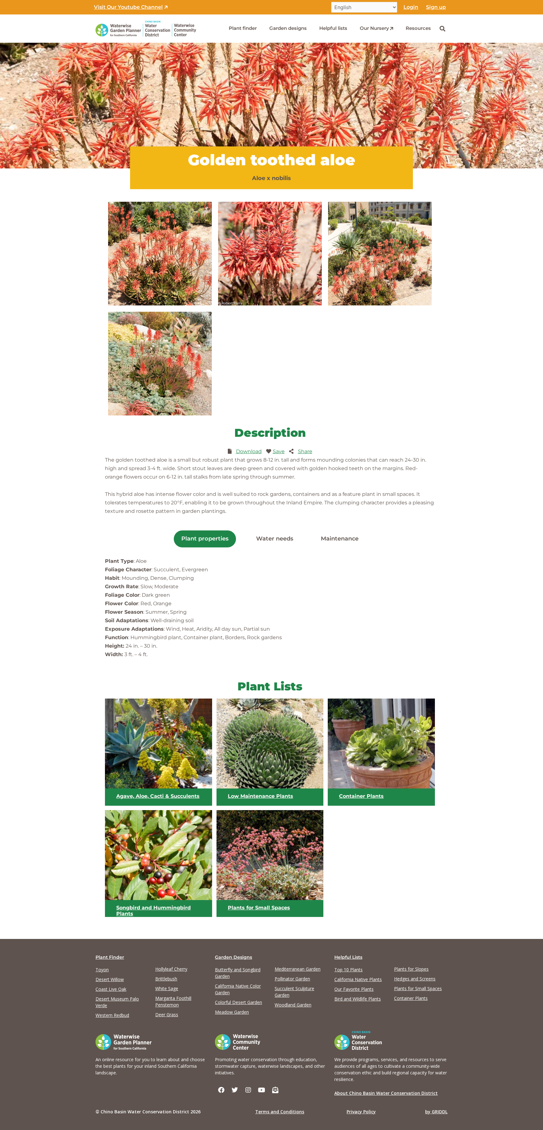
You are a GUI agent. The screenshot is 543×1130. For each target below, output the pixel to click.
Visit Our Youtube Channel (128, 7)
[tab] (205, 538)
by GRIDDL (436, 1112)
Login (410, 7)
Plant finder (243, 28)
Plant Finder (110, 957)
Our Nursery (374, 28)
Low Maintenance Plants (260, 796)
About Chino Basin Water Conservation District (386, 1093)
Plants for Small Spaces (259, 908)
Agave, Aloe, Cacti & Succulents (158, 796)
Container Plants (361, 796)
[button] (442, 28)
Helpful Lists (348, 957)
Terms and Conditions (279, 1112)
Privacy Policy (361, 1112)
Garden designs (288, 28)
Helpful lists (333, 28)
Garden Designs (233, 957)
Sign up (436, 7)
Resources (418, 28)
